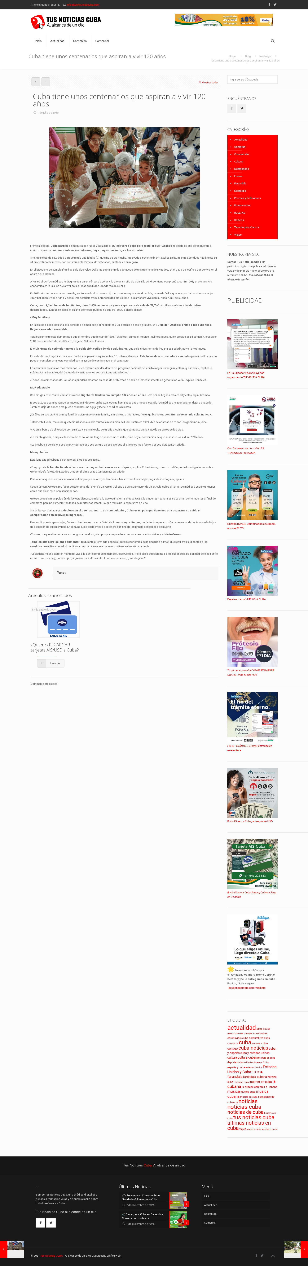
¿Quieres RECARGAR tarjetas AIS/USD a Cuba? (55, 647)
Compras (239, 146)
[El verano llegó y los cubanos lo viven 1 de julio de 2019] (296, 1249)
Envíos (238, 176)
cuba (245, 1042)
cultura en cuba (267, 1057)
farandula (234, 1077)
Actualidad (240, 139)
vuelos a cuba (269, 1129)
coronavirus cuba (237, 1038)
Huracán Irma (241, 1082)
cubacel (256, 1043)
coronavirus (260, 1033)
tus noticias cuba (253, 1117)
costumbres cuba (259, 1038)
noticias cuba (244, 1106)
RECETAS (239, 212)
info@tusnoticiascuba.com (83, 4)
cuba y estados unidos (254, 1053)
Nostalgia (265, 56)
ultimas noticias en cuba (249, 1125)
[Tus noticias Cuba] (66, 22)
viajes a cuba (254, 1129)
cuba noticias (253, 1048)
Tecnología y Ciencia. (247, 227)
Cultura (238, 161)
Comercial (210, 1222)
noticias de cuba (245, 1112)
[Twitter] (275, 4)
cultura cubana (248, 1057)
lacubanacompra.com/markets (246, 987)
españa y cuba (236, 1067)
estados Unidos (254, 1067)
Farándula (240, 183)
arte (259, 1029)
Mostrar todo (210, 82)
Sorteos (239, 220)
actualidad (241, 1027)
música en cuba (249, 1097)
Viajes (238, 234)
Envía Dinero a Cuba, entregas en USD (250, 821)
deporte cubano (236, 1062)
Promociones (242, 205)
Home (232, 56)
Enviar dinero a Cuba (257, 1062)
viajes (242, 1129)
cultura (232, 1057)
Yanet (61, 573)
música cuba (248, 1091)
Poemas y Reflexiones (247, 198)
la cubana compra (253, 1086)
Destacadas (241, 168)
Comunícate (241, 154)
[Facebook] (269, 4)
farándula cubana (255, 1077)
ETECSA (257, 1072)
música (233, 1091)
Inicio (207, 1196)
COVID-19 (232, 1043)
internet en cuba (261, 1082)
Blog (248, 56)
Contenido (210, 1213)
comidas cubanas (243, 1033)
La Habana (270, 1086)
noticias (248, 1101)
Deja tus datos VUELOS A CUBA (246, 599)
